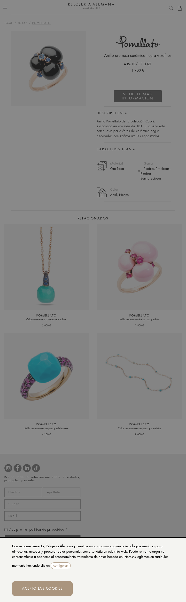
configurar (60, 565)
